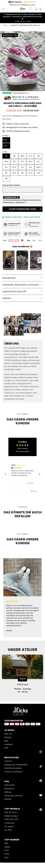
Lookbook (8, 744)
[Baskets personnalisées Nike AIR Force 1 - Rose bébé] (22, 61)
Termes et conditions (13, 771)
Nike (6, 843)
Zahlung (7, 792)
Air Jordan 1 (9, 826)
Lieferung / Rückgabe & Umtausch (20, 285)
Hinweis (6, 298)
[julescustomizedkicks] (23, 9)
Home (4, 25)
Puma (6, 854)
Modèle (5, 135)
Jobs (6, 740)
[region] (22, 474)
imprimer (8, 761)
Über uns (8, 733)
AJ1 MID (8, 830)
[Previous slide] (5, 260)
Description (8, 278)
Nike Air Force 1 (11, 812)
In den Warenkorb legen (22, 209)
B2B (6, 748)
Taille (4, 151)
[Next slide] (40, 260)
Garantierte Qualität (14, 291)
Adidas (7, 847)
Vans (6, 857)
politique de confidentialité (15, 764)
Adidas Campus (11, 816)
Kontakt (7, 737)
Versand (16, 116)
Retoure (7, 799)
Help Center (9, 785)
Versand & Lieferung (13, 795)
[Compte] (35, 9)
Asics (6, 850)
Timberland (9, 823)
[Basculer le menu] (3, 9)
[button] (19, 88)
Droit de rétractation (13, 768)
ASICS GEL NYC (11, 819)
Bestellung (9, 788)
